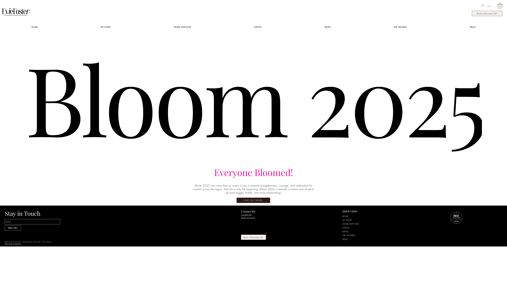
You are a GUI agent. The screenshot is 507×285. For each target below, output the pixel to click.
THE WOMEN (348, 235)
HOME (345, 216)
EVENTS (345, 227)
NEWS (345, 231)
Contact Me (246, 214)
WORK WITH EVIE (350, 223)
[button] (500, 5)
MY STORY (347, 220)
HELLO (345, 239)
